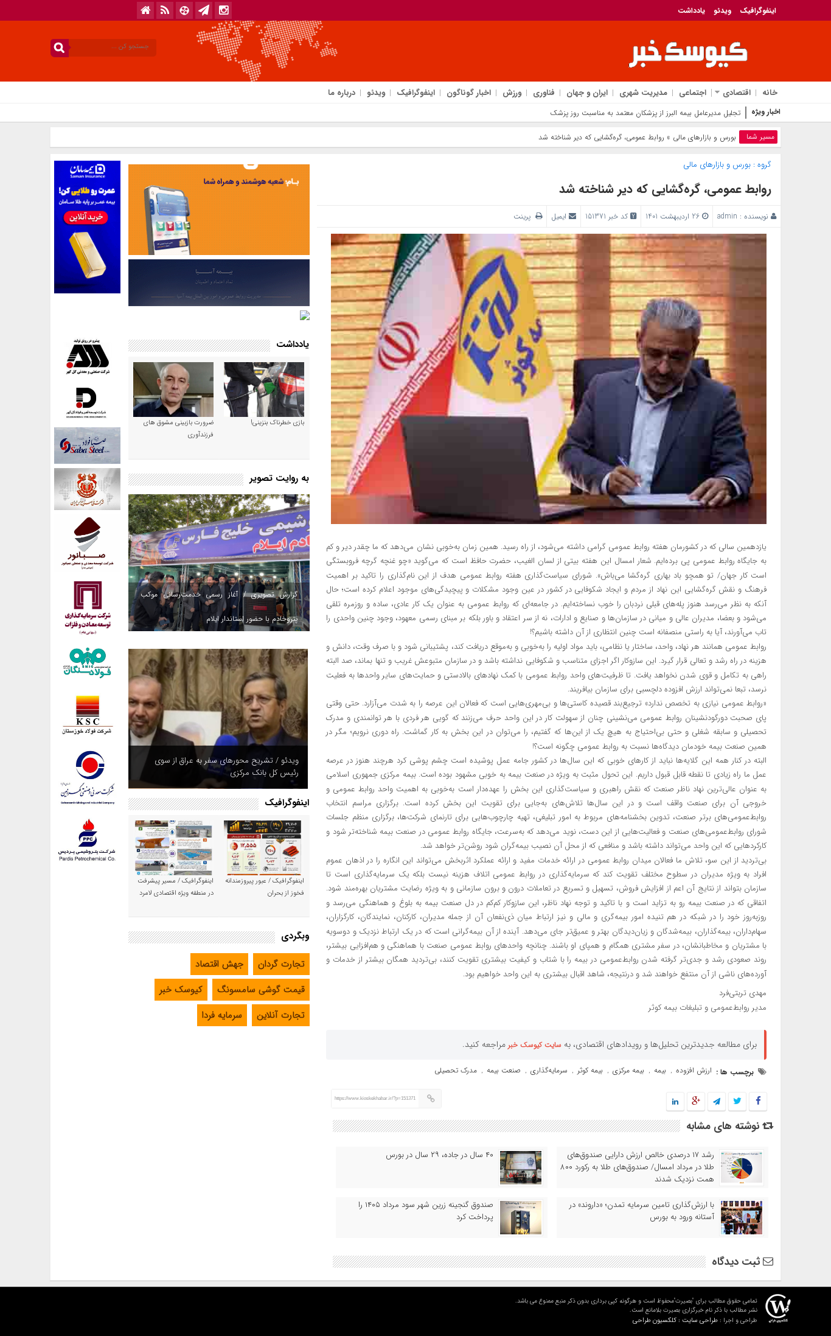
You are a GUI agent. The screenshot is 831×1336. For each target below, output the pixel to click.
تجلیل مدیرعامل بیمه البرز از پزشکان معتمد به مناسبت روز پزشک (645, 113)
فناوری (544, 92)
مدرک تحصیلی (455, 1070)
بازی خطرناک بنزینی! (277, 423)
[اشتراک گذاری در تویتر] (737, 1102)
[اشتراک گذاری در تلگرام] (716, 1102)
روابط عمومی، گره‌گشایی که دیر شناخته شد (665, 189)
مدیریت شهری (643, 92)
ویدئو (722, 10)
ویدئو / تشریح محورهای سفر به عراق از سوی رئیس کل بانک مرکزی (227, 766)
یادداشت (691, 10)
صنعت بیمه (504, 1070)
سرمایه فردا (222, 1015)
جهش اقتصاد (219, 964)
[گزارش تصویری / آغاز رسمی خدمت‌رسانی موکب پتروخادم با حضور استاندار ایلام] (219, 562)
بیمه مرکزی (628, 1070)
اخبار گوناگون (469, 92)
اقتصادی (737, 92)
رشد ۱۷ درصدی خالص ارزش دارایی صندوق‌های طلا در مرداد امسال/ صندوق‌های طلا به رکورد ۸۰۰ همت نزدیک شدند (637, 1167)
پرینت (524, 216)
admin (727, 216)
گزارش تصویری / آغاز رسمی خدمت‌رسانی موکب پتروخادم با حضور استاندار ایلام (219, 606)
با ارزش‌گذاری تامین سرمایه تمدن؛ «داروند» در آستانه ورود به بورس (641, 1211)
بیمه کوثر (590, 1070)
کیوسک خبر (181, 989)
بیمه (660, 1070)
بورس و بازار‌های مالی (704, 137)
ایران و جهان (587, 92)
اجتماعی (692, 92)
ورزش (511, 92)
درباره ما (341, 92)
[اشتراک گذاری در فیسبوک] (757, 1102)
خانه (769, 92)
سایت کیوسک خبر (535, 1045)
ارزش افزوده (694, 1070)
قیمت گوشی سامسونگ (261, 989)
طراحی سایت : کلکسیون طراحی (675, 1320)
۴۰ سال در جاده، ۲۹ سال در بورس (439, 1155)
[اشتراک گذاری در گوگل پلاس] (696, 1102)
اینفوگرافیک (758, 10)
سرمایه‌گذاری (549, 1070)
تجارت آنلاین (281, 1015)
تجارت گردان (281, 964)
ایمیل (558, 216)
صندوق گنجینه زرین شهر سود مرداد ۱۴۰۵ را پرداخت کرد (425, 1211)
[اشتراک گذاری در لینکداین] (675, 1102)
